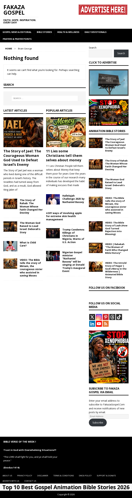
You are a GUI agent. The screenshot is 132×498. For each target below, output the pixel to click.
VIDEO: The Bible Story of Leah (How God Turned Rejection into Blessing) (116, 228)
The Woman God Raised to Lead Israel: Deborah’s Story (30, 227)
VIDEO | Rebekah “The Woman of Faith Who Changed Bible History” (116, 248)
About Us (7, 475)
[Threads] (112, 317)
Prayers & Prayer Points (17, 39)
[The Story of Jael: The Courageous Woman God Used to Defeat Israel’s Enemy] (23, 132)
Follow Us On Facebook (107, 288)
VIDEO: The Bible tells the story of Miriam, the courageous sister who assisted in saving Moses (31, 267)
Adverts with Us (11, 481)
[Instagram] (99, 317)
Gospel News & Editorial (17, 32)
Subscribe (97, 422)
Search (92, 47)
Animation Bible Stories (107, 131)
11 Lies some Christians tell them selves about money (64, 155)
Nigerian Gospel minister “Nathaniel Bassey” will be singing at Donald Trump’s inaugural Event (73, 262)
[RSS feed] (106, 324)
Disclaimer (42, 475)
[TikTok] (119, 317)
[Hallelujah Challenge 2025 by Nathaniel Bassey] (53, 199)
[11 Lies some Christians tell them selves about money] (66, 132)
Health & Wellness (68, 32)
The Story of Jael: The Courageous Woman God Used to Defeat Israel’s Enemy (22, 158)
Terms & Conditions (63, 475)
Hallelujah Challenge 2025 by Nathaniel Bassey (73, 198)
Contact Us (30, 481)
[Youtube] (99, 324)
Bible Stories (44, 32)
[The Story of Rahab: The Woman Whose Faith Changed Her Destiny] (10, 204)
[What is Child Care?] (10, 246)
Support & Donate (106, 475)
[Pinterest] (106, 317)
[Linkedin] (92, 324)
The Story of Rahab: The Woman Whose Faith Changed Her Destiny (31, 206)
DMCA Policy (85, 475)
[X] (92, 317)
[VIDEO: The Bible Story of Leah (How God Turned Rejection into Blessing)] (96, 226)
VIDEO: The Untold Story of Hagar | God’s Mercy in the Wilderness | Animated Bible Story (115, 270)
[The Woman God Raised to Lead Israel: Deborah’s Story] (10, 226)
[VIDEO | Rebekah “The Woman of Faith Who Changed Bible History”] (96, 248)
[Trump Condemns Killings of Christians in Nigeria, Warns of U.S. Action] (53, 233)
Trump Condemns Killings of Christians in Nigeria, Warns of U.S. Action (73, 236)
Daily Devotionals (95, 32)
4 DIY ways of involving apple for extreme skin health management (64, 216)
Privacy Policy (24, 475)
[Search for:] (45, 98)
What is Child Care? (28, 244)
